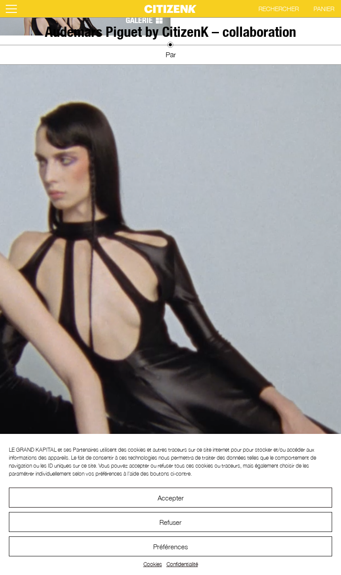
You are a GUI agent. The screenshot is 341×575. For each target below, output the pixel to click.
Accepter (171, 498)
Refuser (170, 522)
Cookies (152, 564)
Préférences (170, 547)
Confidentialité (182, 564)
